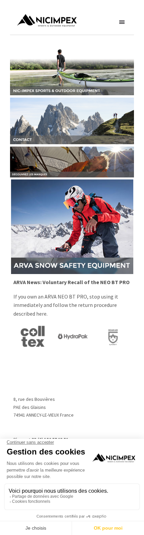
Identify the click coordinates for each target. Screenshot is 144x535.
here (41, 313)
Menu (122, 22)
